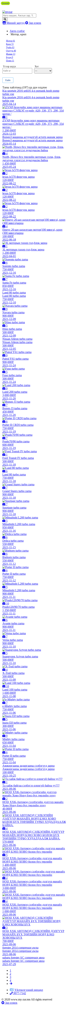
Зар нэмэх (34, 22)
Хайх (8, 80)
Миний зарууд (15, 22)
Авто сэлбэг (17, 31)
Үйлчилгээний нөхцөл (28, 989)
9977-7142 (19, 993)
